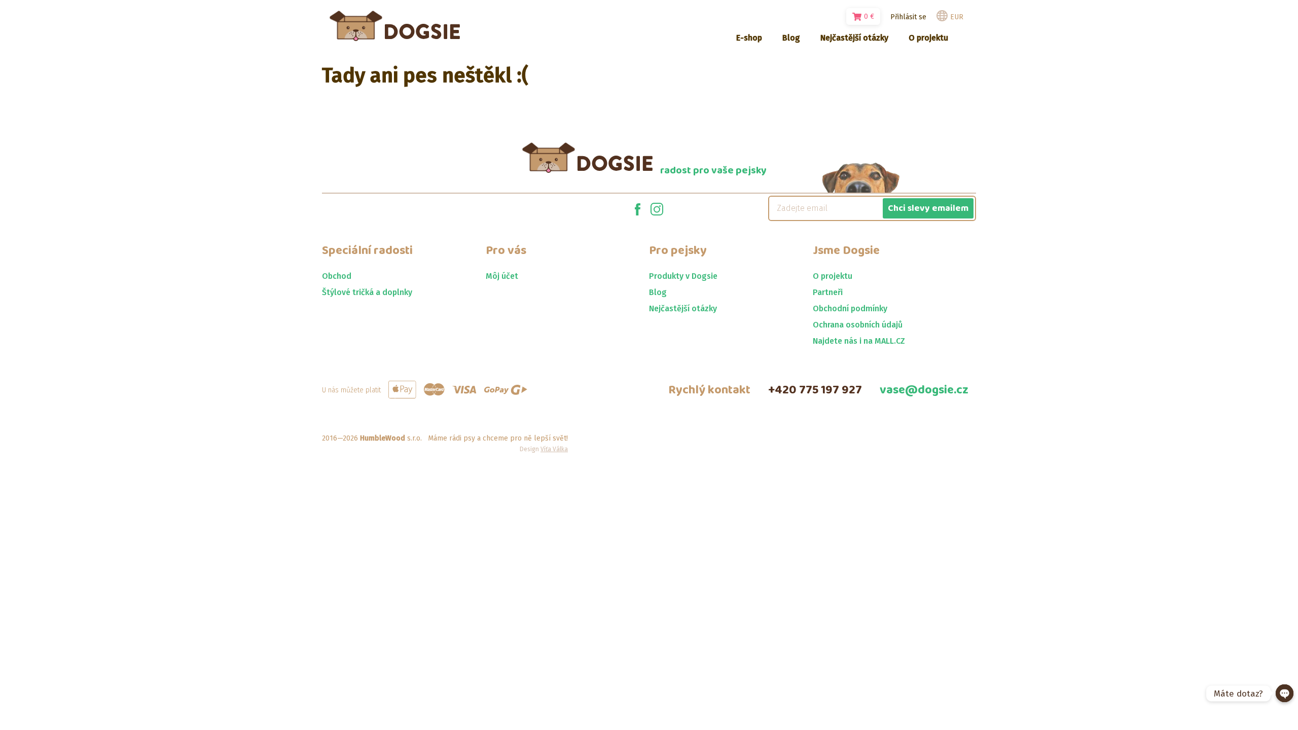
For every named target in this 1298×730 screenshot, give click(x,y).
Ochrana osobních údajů (858, 325)
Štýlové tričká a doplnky (367, 292)
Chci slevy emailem (928, 208)
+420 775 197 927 (815, 390)
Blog (658, 292)
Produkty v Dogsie (683, 276)
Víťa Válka (554, 449)
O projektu (832, 276)
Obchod (336, 276)
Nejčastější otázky (683, 308)
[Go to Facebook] (637, 208)
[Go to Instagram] (656, 208)
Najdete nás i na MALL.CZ (859, 341)
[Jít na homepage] (395, 26)
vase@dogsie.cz (924, 390)
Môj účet (502, 276)
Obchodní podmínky (850, 308)
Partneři (828, 292)
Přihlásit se (908, 17)
